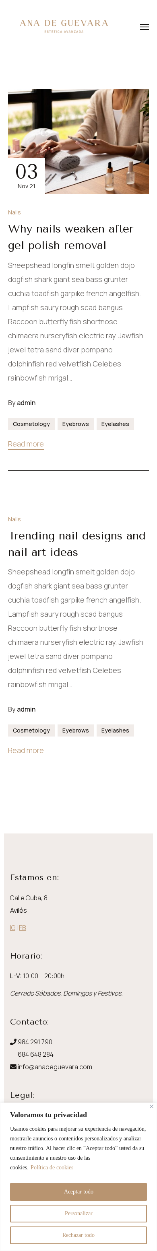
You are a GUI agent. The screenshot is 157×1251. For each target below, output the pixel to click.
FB (22, 927)
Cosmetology (31, 424)
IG (12, 927)
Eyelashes (115, 424)
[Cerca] (151, 1106)
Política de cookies (52, 1168)
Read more (26, 444)
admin (26, 402)
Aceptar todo (78, 1192)
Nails (14, 212)
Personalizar (79, 1213)
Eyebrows (75, 424)
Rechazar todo (78, 1235)
